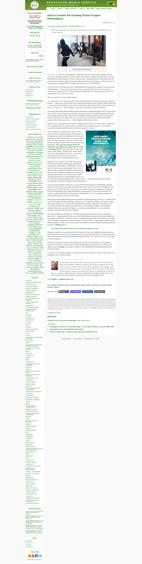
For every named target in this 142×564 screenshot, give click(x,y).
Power (35, 236)
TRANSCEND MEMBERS (32, 307)
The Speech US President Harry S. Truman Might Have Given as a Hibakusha (34, 527)
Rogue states (32, 242)
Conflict (39, 150)
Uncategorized (29, 496)
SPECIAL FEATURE (31, 426)
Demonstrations (75, 285)
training (61, 247)
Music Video (29, 219)
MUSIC (27, 458)
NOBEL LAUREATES (31, 296)
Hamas (35, 183)
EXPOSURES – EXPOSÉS (33, 399)
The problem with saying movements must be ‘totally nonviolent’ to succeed (74, 228)
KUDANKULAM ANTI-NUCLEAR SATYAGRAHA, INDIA (34, 449)
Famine (40, 172)
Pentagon (32, 234)
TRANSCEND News (31, 284)
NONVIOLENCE (30, 305)
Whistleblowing (32, 271)
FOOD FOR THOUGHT (32, 480)
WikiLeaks (29, 273)
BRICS (35, 144)
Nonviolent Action (106, 285)
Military (34, 216)
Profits (41, 236)
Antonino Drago (30, 530)
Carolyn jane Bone (30, 511)
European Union (32, 172)
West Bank (34, 269)
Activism (30, 137)
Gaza (29, 177)
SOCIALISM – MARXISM (32, 397)
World (35, 273)
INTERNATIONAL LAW (32, 378)
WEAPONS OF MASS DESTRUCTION (31, 310)
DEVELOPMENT (30, 442)
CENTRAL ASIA (30, 355)
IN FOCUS (28, 323)
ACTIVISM (28, 327)
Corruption (39, 152)
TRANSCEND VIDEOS (32, 286)
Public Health (38, 238)
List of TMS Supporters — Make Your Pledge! (34, 27)
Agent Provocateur (63, 285)
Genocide (37, 177)
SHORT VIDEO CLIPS (31, 494)
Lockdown (38, 212)
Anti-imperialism (38, 139)
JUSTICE (28, 335)
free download (87, 247)
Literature (31, 212)
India (39, 189)
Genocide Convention (34, 179)
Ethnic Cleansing (35, 169)
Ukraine (30, 256)
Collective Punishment (37, 148)
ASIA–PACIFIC (29, 340)
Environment (32, 168)
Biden (34, 143)
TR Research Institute (31, 125)
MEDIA (27, 359)
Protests (50, 287)
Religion (34, 240)
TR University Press (31, 127)
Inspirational (30, 193)
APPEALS (28, 369)
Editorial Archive (30, 89)
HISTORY (28, 402)
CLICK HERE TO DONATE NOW (35, 17)
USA (37, 258)
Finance (34, 174)
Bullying (40, 144)
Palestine (37, 228)
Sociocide (29, 248)
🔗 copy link (99, 291)
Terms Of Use (29, 542)
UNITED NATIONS (30, 384)
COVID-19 (32, 154)
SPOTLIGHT (29, 367)
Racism (28, 240)
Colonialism (31, 150)
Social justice (38, 246)
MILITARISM (29, 315)
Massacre (29, 213)
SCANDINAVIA (29, 380)
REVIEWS (28, 416)
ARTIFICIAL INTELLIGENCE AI (34, 391)
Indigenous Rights (31, 191)
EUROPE (28, 357)
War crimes (35, 265)
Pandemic (32, 232)
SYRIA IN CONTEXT (31, 382)
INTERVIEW (29, 434)
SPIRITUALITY (29, 482)
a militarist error (59, 225)
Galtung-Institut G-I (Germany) (33, 129)
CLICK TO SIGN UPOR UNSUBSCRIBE (35, 46)
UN (35, 256)
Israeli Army (32, 204)
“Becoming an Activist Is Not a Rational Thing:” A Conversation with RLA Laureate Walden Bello (81, 326)
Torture (30, 254)
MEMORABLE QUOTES (32, 329)
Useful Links (29, 540)
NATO (41, 219)
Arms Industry (38, 141)
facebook (88, 291)
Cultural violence (35, 158)
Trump (35, 254)
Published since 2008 (91, 339)
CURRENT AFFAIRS (31, 462)
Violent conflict (39, 263)
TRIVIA (27, 454)
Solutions (35, 248)
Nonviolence (31, 221)
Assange (29, 143)
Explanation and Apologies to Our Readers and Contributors (35, 522)
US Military (37, 261)
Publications (29, 93)
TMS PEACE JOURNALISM (33, 294)
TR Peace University (31, 121)
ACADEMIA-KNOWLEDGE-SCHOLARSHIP (33, 389)
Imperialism (33, 190)
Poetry (39, 234)
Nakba (36, 219)
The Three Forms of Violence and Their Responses (35, 517)
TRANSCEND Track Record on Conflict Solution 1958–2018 (34, 108)
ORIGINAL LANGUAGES (32, 490)
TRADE (28, 440)
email (63, 291)
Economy (32, 166)
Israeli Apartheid (37, 202)
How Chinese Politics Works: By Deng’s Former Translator (34, 81)
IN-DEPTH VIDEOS (31, 492)
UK (40, 254)
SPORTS (28, 475)
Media (35, 214)
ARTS (27, 432)
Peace (39, 232)
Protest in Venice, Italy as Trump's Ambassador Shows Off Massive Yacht (73, 332)
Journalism (30, 208)
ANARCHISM (29, 444)
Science (30, 244)
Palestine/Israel (34, 230)
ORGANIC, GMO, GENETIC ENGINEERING (33, 414)
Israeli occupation (35, 205)
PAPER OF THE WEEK (32, 288)
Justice (37, 208)
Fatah (29, 174)
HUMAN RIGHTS (30, 319)
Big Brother (39, 143)
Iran (41, 200)
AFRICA (28, 325)
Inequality (41, 191)
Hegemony (31, 185)
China (36, 146)
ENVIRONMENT (30, 395)
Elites (38, 166)
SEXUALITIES (29, 464)
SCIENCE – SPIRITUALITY (33, 473)
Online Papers (29, 91)
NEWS (27, 333)
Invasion (37, 200)
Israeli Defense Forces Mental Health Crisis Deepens (66, 329)
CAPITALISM (29, 393)
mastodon (76, 291)
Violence (29, 263)
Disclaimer (28, 544)
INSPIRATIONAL (30, 478)
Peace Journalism (71, 8)
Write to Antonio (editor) (104, 8)
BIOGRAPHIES (30, 292)
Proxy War (29, 238)
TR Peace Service (30, 123)
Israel (29, 202)
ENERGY (28, 342)
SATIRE (28, 418)
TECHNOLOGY (30, 321)
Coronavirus (30, 152)
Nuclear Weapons (34, 223)
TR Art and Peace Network (32, 119)
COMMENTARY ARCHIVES (33, 498)
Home (53, 8)
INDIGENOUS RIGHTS (32, 409)
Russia (39, 242)
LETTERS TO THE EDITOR (33, 466)
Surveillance (38, 252)
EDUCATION (29, 353)
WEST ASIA (29, 386)
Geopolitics (32, 181)
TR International (30, 117)
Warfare (36, 267)
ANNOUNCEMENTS (31, 290)
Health (40, 183)
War (28, 265)
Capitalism (30, 146)
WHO (39, 271)
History (39, 185)
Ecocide (30, 164)
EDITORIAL (29, 280)
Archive (59, 8)
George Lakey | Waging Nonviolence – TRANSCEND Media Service (65, 26)
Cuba (41, 156)
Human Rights (32, 187)
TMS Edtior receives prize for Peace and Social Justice (33, 104)
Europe (38, 170)
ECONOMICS (29, 438)
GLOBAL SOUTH (30, 361)
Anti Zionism (30, 141)
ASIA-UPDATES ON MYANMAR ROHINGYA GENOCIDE (34, 345)
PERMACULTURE (30, 446)
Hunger (41, 187)
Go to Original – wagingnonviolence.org (60, 279)
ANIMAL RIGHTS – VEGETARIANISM (31, 469)
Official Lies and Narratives (35, 225)
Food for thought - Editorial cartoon (35, 174)
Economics (38, 164)
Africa (35, 137)
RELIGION (28, 428)
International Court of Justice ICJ (35, 193)
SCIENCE (28, 424)
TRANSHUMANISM (31, 430)
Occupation (30, 224)
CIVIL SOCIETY (30, 460)
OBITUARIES (29, 486)
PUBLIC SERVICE (30, 452)
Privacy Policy (29, 547)
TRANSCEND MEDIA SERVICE (71, 2)
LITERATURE (29, 456)
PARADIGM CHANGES (32, 411)
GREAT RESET (30, 436)
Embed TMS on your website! (35, 559)
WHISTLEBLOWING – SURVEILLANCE (31, 406)
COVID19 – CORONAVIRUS (33, 471)
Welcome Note (29, 95)
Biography (29, 144)
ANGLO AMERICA (30, 331)
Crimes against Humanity (34, 155)
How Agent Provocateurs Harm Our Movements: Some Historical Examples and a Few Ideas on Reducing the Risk (65, 147)
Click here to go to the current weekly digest (61, 320)
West (42, 267)
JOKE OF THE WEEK (31, 488)
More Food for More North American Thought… (34, 513)
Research (40, 240)
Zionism (41, 273)
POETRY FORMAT (30, 484)
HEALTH (28, 404)
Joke (38, 206)
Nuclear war (39, 221)
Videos (81, 8)
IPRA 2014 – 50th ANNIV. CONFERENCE (32, 501)
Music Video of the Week (32, 503)
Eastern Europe (38, 162)
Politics (29, 236)
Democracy (32, 160)
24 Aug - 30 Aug (35, 35)
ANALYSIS (28, 317)
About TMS (90, 8)
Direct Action (86, 285)
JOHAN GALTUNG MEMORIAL (34, 282)
